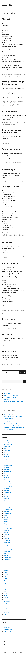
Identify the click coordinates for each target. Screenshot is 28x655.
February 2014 (7, 462)
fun (4, 580)
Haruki (20, 101)
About (4, 648)
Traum (5, 607)
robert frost (4, 124)
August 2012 (7, 494)
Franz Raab (7, 427)
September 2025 (8, 444)
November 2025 (8, 441)
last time (10, 235)
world (12, 105)
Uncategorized (7, 608)
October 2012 (7, 490)
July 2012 (6, 496)
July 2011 (6, 517)
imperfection (19, 102)
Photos (4, 644)
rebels (23, 235)
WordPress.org (7, 631)
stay (17, 76)
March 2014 (7, 460)
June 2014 (6, 456)
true (25, 343)
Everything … (8, 319)
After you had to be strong (11, 395)
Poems (19, 74)
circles (9, 310)
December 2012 (8, 486)
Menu (23, 5)
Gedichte (16, 74)
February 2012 (7, 504)
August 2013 (7, 473)
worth (3, 313)
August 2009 (7, 551)
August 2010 (7, 530)
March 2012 (7, 502)
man (12, 163)
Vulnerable (6, 399)
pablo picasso (9, 143)
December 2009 (8, 544)
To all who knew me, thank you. (12, 397)
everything (5, 76)
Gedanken (10, 74)
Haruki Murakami (6, 102)
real (14, 143)
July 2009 (6, 553)
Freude (5, 578)
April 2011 (6, 523)
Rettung (6, 597)
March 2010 (7, 538)
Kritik (5, 587)
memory (19, 235)
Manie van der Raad (9, 424)
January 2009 (7, 557)
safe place (13, 76)
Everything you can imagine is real (11, 131)
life (23, 102)
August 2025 (7, 446)
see (7, 365)
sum (8, 124)
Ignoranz (6, 586)
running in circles (11, 311)
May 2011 (6, 521)
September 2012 (8, 492)
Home (4, 638)
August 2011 (7, 515)
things (9, 105)
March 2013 (7, 481)
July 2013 (6, 475)
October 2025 (7, 442)
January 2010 (7, 542)
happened (22, 234)
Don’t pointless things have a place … (13, 83)
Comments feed (8, 629)
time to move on (10, 263)
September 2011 (8, 513)
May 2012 (6, 498)
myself (5, 311)
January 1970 (7, 559)
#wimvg (10, 141)
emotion (6, 574)
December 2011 (8, 507)
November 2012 (8, 488)
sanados (4, 236)
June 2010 (6, 532)
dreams (12, 310)
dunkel (5, 572)
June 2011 (6, 519)
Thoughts (23, 74)
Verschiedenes (7, 610)
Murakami (4, 104)
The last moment (10, 187)
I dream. (16, 414)
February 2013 (7, 483)
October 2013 (7, 469)
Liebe (5, 589)
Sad (5, 599)
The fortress (8, 19)
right (10, 76)
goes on (21, 122)
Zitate (16, 162)
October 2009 (7, 548)
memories (15, 235)
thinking (21, 311)
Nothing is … (8, 334)
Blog (3, 641)
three (11, 124)
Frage (5, 576)
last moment (5, 235)
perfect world (10, 104)
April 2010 (6, 536)
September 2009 (8, 549)
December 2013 (8, 465)
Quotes (11, 101)
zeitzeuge (6, 612)
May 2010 (6, 534)
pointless (15, 104)
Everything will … (10, 169)
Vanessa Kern (7, 420)
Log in (5, 625)
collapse (12, 234)
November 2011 (8, 509)
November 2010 (8, 528)
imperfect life (13, 102)
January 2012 (7, 506)
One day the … (9, 351)
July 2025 (6, 448)
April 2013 (6, 479)
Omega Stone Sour (6, 257)
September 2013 (8, 471)
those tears (7, 601)
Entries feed (7, 627)
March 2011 (7, 525)
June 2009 (6, 555)
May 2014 (6, 458)
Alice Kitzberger (8, 414)
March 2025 (7, 450)
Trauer (8, 234)
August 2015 (7, 452)
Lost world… (7, 5)
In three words (9, 111)
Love (5, 591)
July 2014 (6, 454)
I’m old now (7, 393)
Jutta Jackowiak (8, 416)
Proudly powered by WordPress (15, 652)
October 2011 (7, 511)
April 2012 (6, 500)
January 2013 (7, 484)
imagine (4, 143)
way (19, 76)
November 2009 (8, 546)
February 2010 (7, 540)
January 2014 (7, 463)
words (14, 124)
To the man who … (11, 149)
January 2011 (7, 527)
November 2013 (8, 467)
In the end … (8, 243)
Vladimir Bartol (5, 345)
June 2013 (6, 477)
